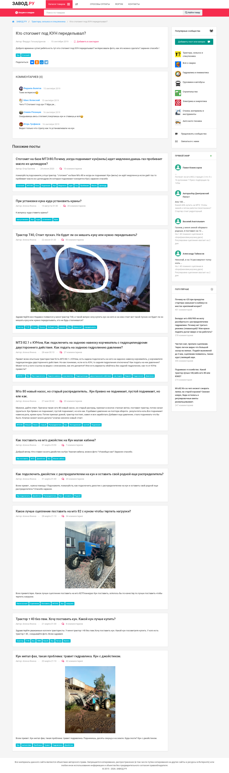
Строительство (190, 91)
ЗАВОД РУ (21, 21)
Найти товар (193, 12)
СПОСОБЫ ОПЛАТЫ (100, 4)
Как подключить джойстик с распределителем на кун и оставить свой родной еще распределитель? (89, 474)
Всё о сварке (189, 63)
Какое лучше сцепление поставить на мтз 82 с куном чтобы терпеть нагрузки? (73, 511)
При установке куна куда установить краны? (48, 201)
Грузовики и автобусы (194, 82)
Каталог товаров (57, 4)
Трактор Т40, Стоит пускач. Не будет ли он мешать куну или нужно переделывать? (76, 235)
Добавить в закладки (88, 41)
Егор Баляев (29, 168)
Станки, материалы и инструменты (193, 112)
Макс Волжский (32, 100)
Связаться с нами (190, 141)
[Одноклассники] (37, 62)
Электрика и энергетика (195, 101)
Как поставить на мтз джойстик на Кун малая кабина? (56, 440)
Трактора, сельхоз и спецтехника (48, 21)
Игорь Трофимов (32, 124)
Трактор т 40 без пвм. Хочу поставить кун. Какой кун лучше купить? (65, 619)
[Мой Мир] (42, 62)
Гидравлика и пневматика (196, 72)
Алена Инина (29, 206)
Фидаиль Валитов (32, 88)
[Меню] (77, 4)
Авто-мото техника (192, 121)
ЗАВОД (23, 3)
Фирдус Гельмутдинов (34, 41)
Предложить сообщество (194, 133)
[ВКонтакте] (32, 62)
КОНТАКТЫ (134, 4)
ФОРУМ (119, 4)
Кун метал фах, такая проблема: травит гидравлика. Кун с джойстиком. (68, 656)
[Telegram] (46, 62)
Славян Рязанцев (32, 112)
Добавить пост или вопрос (192, 41)
